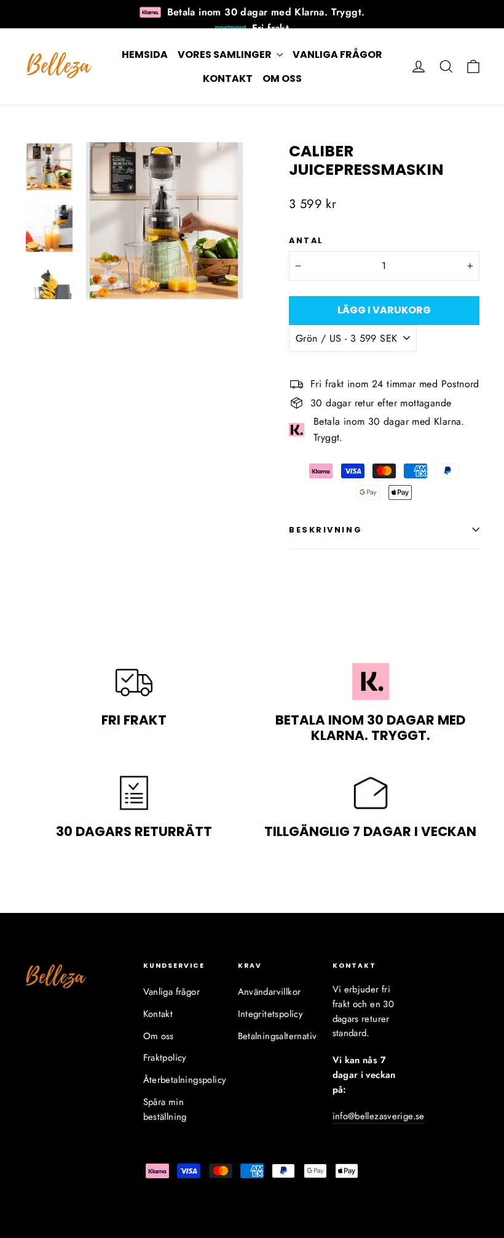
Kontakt (228, 78)
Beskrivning (325, 530)
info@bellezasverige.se (379, 1116)
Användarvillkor (269, 992)
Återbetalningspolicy (181, 1080)
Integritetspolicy (271, 1014)
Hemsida (145, 54)
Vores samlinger (226, 54)
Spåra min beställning (165, 1109)
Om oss (282, 78)
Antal (306, 240)
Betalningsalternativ (276, 1036)
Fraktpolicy (165, 1057)
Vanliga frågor (337, 54)
